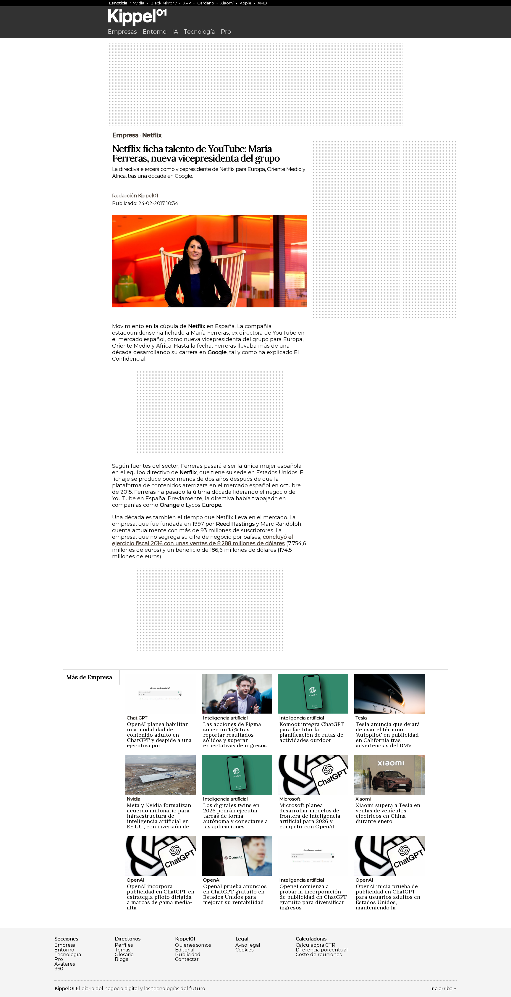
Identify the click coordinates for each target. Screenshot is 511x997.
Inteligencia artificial (225, 718)
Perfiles (124, 945)
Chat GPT (137, 718)
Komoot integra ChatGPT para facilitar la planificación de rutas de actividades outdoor (311, 732)
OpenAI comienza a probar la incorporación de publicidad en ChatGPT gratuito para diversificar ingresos (313, 897)
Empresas (122, 31)
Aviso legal (247, 945)
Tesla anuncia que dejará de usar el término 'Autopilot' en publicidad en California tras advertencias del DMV (388, 735)
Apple (245, 3)
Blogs (121, 959)
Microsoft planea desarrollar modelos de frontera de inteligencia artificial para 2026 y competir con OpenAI (309, 816)
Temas (122, 950)
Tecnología (199, 31)
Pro (226, 31)
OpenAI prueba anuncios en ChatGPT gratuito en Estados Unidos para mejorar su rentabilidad (235, 894)
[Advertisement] (255, 84)
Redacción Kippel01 (135, 196)
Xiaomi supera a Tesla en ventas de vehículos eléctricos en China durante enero (388, 813)
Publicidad (187, 954)
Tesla (361, 718)
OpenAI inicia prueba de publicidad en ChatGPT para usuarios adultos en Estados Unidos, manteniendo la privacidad (388, 899)
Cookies (244, 950)
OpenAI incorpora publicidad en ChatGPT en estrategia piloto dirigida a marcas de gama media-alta (160, 897)
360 (58, 969)
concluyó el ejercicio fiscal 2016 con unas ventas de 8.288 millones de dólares (202, 540)
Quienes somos (193, 945)
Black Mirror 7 (164, 3)
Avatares (64, 964)
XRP (187, 3)
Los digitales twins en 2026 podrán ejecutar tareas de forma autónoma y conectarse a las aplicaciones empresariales (235, 818)
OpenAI (135, 880)
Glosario (124, 954)
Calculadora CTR (315, 945)
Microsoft (289, 799)
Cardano (205, 3)
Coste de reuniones (319, 954)
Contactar (187, 959)
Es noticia (118, 3)
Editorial (185, 950)
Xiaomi (227, 3)
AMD (262, 3)
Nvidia (138, 3)
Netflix (151, 135)
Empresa (125, 135)
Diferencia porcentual (322, 950)
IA (175, 31)
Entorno (154, 31)
